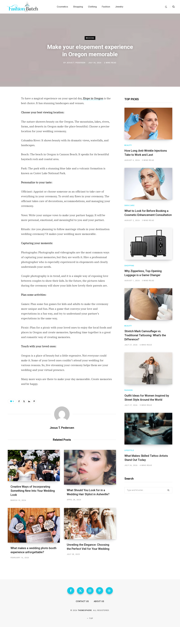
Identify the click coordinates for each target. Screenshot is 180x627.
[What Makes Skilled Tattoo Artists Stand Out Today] (148, 428)
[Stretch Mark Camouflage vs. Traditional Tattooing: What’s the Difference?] (148, 304)
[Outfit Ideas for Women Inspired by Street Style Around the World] (148, 368)
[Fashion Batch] (23, 6)
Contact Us (82, 601)
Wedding (90, 38)
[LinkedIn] (11, 129)
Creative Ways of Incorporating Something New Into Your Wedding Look (33, 490)
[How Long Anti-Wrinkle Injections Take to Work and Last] (148, 123)
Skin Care (129, 205)
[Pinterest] (11, 121)
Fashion (128, 390)
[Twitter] (11, 114)
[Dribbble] (109, 590)
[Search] (172, 7)
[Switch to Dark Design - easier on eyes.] (166, 7)
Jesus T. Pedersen (76, 63)
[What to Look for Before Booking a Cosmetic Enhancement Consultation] (148, 184)
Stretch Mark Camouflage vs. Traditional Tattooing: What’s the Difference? (145, 335)
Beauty (128, 145)
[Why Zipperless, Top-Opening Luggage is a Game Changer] (148, 244)
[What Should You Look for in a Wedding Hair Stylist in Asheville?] (90, 467)
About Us (99, 601)
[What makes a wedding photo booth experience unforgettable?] (34, 525)
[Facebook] (11, 106)
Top (91, 618)
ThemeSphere (85, 610)
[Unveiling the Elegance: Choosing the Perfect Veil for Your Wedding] (90, 523)
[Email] (11, 136)
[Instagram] (90, 590)
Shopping (129, 266)
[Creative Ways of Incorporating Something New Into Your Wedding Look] (34, 465)
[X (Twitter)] (80, 590)
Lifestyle (129, 450)
